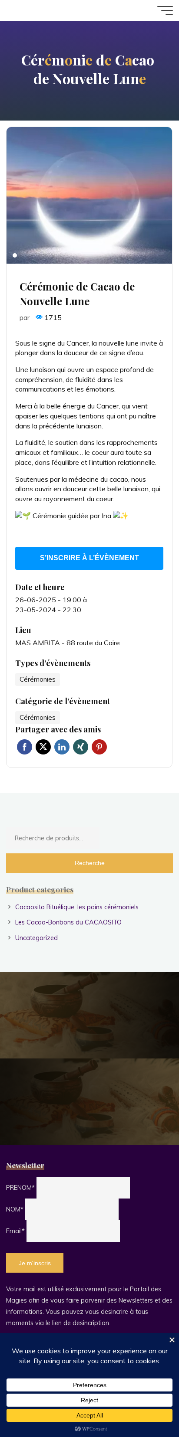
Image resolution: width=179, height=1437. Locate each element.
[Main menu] (165, 10)
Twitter (43, 746)
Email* (15, 1231)
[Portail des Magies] (36, 10)
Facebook (24, 746)
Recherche (90, 862)
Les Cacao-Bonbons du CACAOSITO (68, 922)
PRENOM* (20, 1188)
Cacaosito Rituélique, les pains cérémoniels (77, 907)
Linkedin (62, 746)
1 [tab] (15, 255)
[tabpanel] (89, 195)
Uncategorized (36, 938)
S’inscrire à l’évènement (89, 558)
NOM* (14, 1209)
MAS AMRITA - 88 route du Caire (67, 642)
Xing (80, 746)
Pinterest (99, 746)
